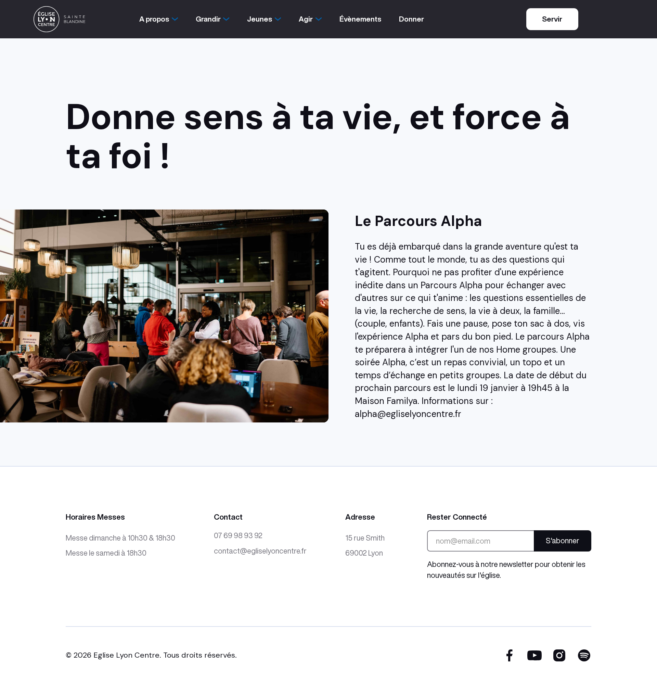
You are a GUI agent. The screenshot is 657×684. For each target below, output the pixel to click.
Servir (552, 19)
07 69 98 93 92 (238, 535)
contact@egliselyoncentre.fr (260, 551)
